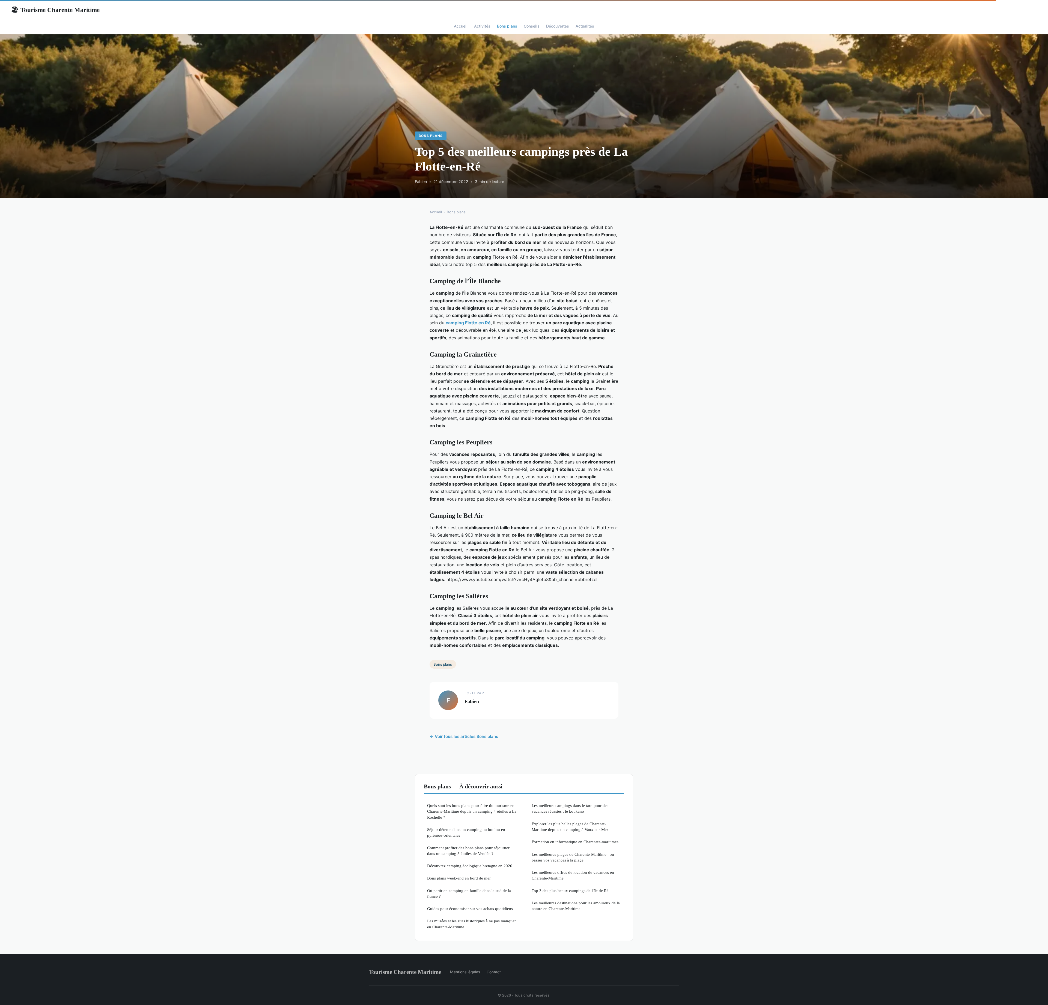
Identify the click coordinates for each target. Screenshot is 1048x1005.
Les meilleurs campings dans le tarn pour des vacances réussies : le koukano (570, 808)
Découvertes (557, 26)
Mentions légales (465, 972)
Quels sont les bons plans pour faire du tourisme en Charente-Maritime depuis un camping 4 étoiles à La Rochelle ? (471, 811)
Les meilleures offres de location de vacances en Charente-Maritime (573, 875)
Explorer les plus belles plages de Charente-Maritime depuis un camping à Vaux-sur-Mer (570, 826)
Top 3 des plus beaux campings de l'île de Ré (570, 890)
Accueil (461, 26)
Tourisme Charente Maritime (55, 9)
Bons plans (507, 26)
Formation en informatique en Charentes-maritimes (575, 841)
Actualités (585, 26)
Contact (494, 972)
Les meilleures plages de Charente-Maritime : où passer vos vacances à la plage (573, 857)
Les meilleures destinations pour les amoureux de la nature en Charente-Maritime (576, 906)
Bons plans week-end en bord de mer (459, 878)
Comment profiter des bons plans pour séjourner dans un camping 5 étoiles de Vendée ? (468, 850)
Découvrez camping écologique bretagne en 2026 (469, 865)
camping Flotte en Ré (468, 322)
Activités (482, 26)
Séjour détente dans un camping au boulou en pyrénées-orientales (466, 832)
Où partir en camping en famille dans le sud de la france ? (469, 893)
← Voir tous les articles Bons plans (464, 736)
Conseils (532, 26)
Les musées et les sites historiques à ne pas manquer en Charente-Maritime (471, 924)
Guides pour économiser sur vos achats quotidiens (470, 908)
